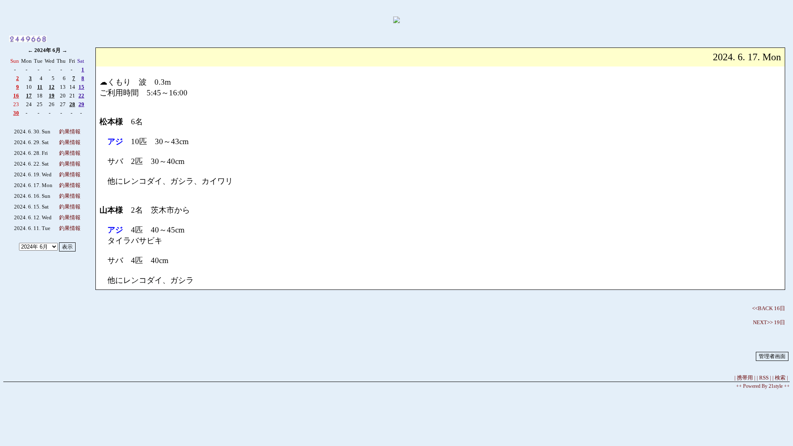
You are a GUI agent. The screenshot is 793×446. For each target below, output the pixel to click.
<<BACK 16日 (768, 308)
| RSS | (764, 378)
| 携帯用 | (744, 378)
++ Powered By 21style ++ (763, 386)
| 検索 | (780, 378)
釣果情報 (70, 131)
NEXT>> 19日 (769, 322)
